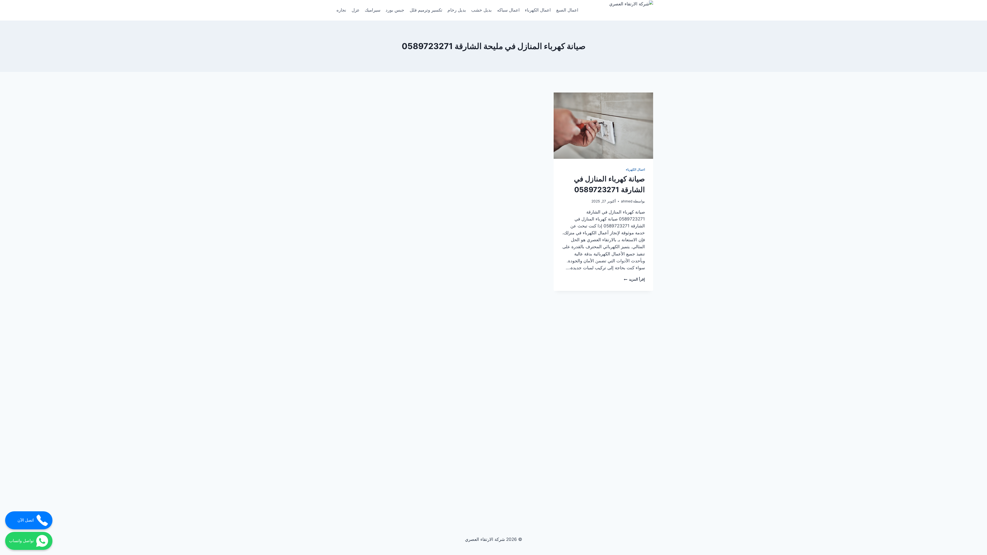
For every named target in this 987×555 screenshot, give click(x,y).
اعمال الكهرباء (538, 10)
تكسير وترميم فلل (426, 10)
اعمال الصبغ (567, 10)
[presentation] (603, 125)
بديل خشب (481, 10)
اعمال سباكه (508, 10)
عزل (356, 10)
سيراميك (372, 10)
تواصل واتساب (21, 541)
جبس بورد (395, 10)
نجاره (341, 10)
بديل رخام (456, 10)
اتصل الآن (25, 520)
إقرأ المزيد (634, 279)
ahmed (626, 201)
